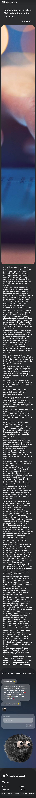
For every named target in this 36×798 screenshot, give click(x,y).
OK (29, 725)
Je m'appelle (7, 716)
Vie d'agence (5, 789)
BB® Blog (24, 793)
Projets (17, 793)
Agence (9, 793)
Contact (31, 793)
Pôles (3, 793)
